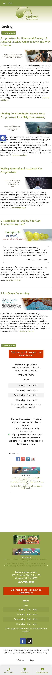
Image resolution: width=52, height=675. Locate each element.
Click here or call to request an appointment (26, 353)
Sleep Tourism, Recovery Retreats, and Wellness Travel (26, 483)
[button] (3, 138)
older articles (8, 33)
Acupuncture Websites (12, 650)
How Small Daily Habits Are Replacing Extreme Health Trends (26, 487)
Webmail (20, 660)
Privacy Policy (41, 652)
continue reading (19, 155)
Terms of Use (30, 652)
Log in (32, 660)
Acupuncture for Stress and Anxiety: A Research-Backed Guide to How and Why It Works (25, 42)
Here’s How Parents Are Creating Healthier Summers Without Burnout (26, 479)
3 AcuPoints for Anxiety (14, 293)
